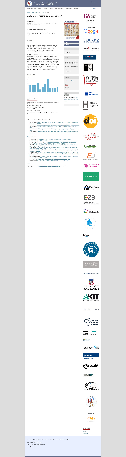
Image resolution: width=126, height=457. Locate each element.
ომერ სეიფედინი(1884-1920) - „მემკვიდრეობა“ (47, 128)
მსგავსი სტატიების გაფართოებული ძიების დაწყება (49, 166)
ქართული (85, 433)
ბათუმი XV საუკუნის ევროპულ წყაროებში (47, 152)
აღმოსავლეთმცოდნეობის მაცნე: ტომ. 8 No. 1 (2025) (57, 160)
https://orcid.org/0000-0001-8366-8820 (33, 24)
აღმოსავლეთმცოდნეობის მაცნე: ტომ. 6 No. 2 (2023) (67, 152)
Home (28, 12)
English (84, 431)
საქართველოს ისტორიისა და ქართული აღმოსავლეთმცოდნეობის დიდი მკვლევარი (59, 156)
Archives (33, 12)
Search (96, 8)
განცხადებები (69, 8)
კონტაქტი (76, 8)
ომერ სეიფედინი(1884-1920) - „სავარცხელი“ (47, 126)
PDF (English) (69, 44)
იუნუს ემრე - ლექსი (41, 160)
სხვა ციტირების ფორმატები (69, 70)
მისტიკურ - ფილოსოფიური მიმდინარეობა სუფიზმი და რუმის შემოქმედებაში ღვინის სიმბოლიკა (57, 144)
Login (98, 1)
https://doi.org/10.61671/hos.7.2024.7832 (38, 29)
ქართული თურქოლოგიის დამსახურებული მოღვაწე (52, 153)
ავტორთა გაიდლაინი (59, 8)
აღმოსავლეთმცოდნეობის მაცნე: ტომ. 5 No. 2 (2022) (68, 125)
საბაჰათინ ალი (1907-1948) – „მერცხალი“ (46, 125)
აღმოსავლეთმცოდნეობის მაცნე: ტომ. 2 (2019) (63, 143)
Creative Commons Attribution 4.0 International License (71, 99)
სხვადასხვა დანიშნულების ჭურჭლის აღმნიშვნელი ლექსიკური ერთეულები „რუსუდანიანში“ (59, 147)
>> (29, 163)
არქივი (45, 8)
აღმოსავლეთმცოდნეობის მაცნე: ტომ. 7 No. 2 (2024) (41, 140)
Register (93, 1)
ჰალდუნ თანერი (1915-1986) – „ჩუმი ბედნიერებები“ (48, 131)
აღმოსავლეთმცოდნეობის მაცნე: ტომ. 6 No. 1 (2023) (41, 148)
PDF (66, 42)
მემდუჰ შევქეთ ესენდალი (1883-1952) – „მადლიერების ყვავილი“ (51, 122)
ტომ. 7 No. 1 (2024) (40, 12)
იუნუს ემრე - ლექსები (42, 159)
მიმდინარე (40, 8)
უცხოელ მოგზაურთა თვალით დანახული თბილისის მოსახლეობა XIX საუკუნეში (54, 139)
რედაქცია (51, 8)
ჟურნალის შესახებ (31, 8)
